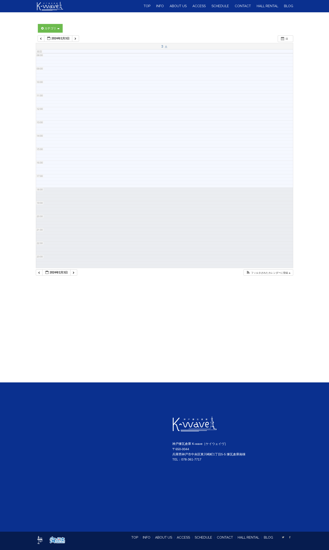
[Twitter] (283, 537)
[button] (268, 273)
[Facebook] (289, 537)
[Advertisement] (164, 334)
